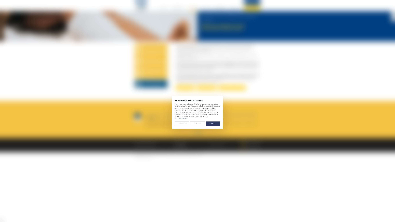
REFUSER (197, 124)
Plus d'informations (181, 118)
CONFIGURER (182, 124)
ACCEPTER (213, 123)
